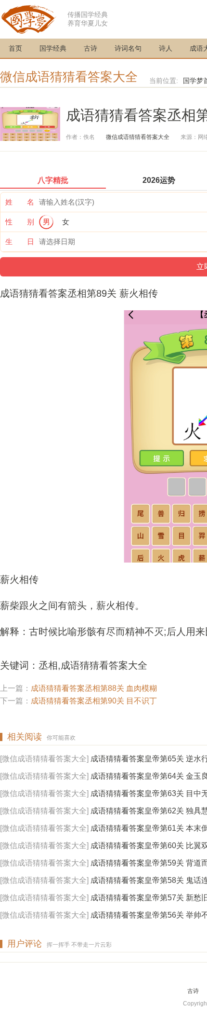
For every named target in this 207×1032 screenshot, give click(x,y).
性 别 (19, 222)
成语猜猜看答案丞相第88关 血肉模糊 (94, 688)
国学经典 (52, 48)
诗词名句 (128, 48)
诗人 (165, 48)
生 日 (19, 241)
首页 (15, 48)
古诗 (90, 48)
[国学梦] (29, 18)
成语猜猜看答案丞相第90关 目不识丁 (94, 701)
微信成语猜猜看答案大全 (69, 76)
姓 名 (19, 202)
